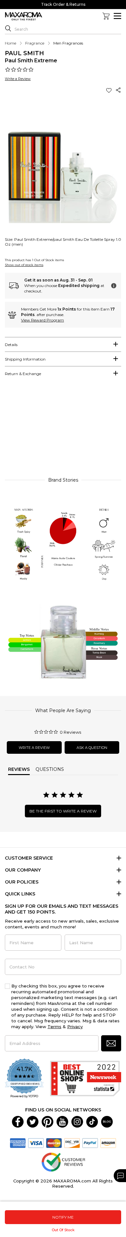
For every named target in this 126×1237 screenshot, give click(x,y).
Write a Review (18, 79)
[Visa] (36, 1142)
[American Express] (18, 1142)
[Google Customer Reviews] (63, 1161)
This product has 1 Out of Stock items (34, 260)
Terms (54, 1026)
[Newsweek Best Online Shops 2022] (85, 1078)
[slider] (63, 430)
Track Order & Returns (63, 4)
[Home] (23, 16)
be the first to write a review (63, 811)
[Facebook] (18, 1121)
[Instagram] (77, 1121)
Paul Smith (24, 53)
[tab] (63, 344)
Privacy (75, 1026)
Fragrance (34, 43)
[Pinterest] (47, 1121)
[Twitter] (32, 1121)
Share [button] (118, 90)
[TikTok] (92, 1121)
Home (10, 43)
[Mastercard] (54, 1142)
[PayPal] (90, 1142)
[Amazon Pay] (108, 1142)
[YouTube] (62, 1121)
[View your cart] (106, 16)
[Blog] (107, 1121)
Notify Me (63, 1217)
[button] (109, 90)
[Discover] (72, 1142)
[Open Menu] (117, 16)
